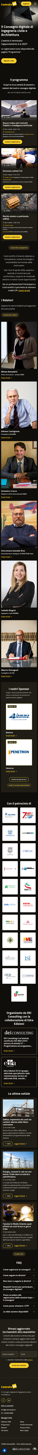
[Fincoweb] (10, 922)
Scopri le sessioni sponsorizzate (19, 785)
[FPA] (28, 922)
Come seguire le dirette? (14, 1275)
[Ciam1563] (10, 851)
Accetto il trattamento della (20, 1360)
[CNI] (10, 869)
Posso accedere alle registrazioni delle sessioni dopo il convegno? (18, 1297)
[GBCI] (10, 940)
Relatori (4, 1427)
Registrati (26, 4)
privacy (30, 1360)
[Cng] (28, 869)
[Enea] (10, 904)
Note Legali (24, 1430)
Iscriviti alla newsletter (19, 1365)
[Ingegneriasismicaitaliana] (28, 958)
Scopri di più (24, 290)
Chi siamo (4, 1430)
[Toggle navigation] (35, 3)
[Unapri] (19, 994)
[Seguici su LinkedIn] (9, 1400)
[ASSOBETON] (10, 833)
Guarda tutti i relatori (10, 315)
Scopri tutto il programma (19, 248)
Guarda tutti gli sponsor (19, 779)
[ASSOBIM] (28, 833)
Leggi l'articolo (19, 1144)
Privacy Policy (25, 1427)
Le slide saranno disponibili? (15, 1311)
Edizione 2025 (6, 1422)
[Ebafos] (28, 886)
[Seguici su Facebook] (3, 1400)
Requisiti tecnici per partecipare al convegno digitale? (18, 1288)
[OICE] (10, 976)
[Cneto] (28, 851)
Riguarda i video (9, 61)
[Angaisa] (28, 815)
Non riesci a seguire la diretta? (17, 1281)
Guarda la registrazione (12, 142)
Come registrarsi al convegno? (17, 1269)
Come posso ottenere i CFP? (16, 1305)
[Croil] (10, 886)
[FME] (28, 940)
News (22, 1422)
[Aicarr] (10, 815)
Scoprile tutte (19, 1254)
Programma (5, 1424)
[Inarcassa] (10, 958)
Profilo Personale (26, 1424)
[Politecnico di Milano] (28, 976)
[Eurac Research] (28, 904)
